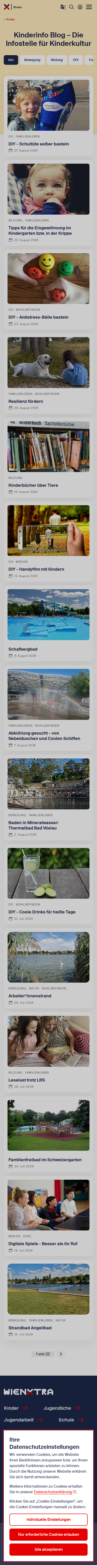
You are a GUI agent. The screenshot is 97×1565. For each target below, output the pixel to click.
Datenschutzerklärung (53, 1491)
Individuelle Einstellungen (49, 1519)
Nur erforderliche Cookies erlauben (48, 1534)
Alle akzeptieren (49, 1549)
